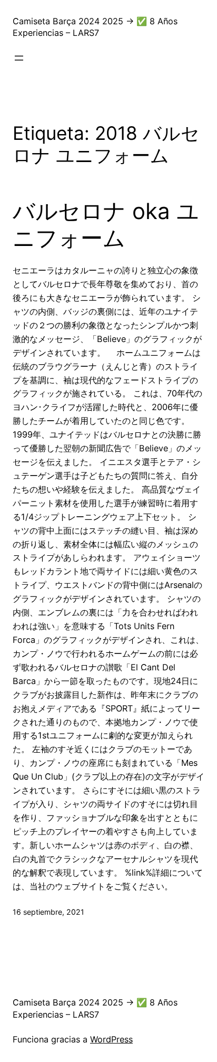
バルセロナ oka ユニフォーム (106, 224)
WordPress (111, 1039)
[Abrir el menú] (19, 58)
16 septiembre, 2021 (48, 911)
